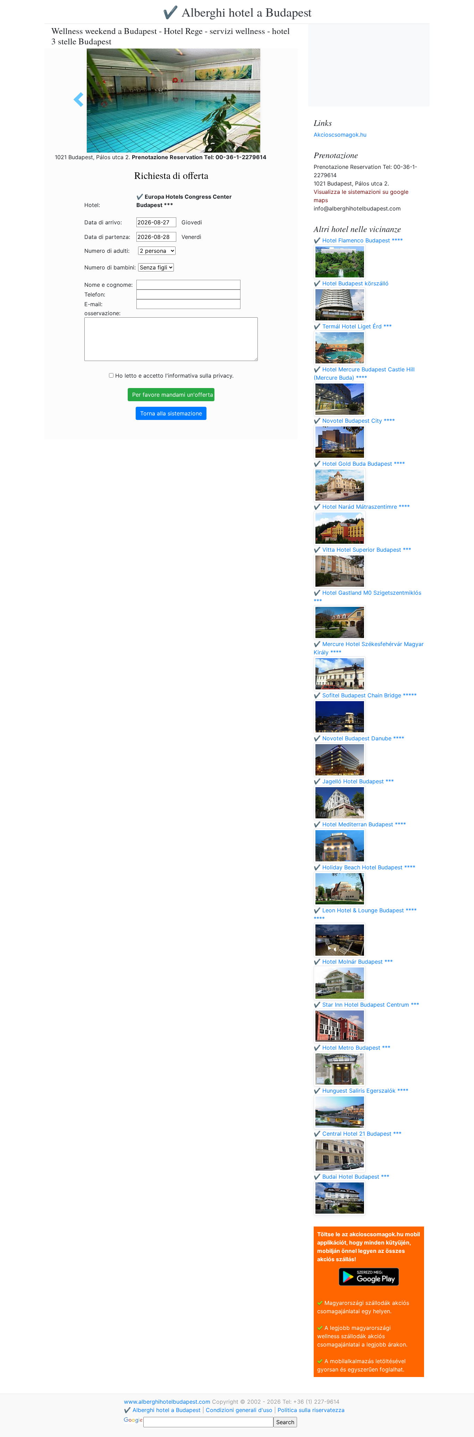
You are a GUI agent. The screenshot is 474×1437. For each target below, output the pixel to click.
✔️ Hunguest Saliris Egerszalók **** (361, 1090)
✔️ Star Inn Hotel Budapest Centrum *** (366, 1004)
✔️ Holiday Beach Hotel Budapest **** (364, 867)
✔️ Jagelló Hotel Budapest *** (354, 781)
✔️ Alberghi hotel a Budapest (237, 11)
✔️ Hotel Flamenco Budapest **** (358, 240)
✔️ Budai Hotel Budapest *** (351, 1176)
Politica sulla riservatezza (311, 1409)
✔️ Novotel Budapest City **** (354, 420)
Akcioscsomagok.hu (340, 134)
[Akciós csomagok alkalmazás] (369, 1276)
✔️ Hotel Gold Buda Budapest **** (359, 463)
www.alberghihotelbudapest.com (168, 1401)
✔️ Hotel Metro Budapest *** (352, 1047)
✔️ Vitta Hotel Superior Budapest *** (362, 549)
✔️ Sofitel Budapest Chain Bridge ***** (365, 695)
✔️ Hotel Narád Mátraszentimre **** (362, 506)
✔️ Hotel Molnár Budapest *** (353, 961)
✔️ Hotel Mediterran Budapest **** (360, 824)
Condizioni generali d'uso (239, 1409)
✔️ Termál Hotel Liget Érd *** (353, 326)
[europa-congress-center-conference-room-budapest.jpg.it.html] (81, 99)
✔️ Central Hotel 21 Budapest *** (357, 1133)
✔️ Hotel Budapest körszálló (351, 283)
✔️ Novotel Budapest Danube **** (359, 738)
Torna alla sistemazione (171, 413)
